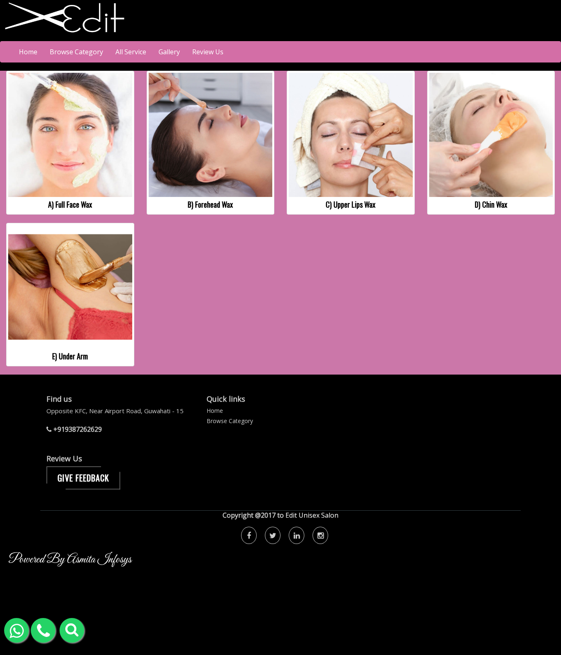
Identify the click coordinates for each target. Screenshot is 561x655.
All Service (130, 51)
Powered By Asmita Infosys (69, 559)
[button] (72, 630)
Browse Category (76, 51)
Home (28, 51)
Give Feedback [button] (83, 478)
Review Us (207, 51)
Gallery (169, 51)
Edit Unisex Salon (311, 515)
